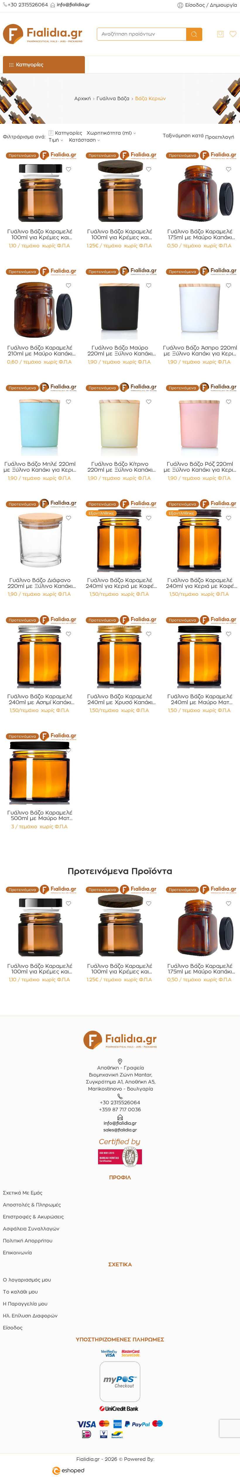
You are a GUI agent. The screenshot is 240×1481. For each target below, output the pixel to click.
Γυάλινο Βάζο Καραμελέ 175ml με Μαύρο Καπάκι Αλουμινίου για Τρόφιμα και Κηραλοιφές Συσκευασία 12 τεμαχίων (200, 234)
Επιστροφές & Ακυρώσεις (33, 1216)
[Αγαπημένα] (68, 169)
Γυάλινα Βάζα (113, 98)
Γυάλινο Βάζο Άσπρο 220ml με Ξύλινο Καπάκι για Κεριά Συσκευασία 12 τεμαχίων (200, 351)
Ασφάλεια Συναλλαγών (31, 1228)
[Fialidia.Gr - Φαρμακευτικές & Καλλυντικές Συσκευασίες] (42, 34)
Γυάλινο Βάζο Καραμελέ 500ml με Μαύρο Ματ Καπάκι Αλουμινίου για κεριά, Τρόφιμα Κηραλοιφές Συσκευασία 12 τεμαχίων (40, 816)
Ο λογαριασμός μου (27, 1279)
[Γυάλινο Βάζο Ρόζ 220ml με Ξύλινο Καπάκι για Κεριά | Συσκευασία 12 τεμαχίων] (200, 419)
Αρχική (82, 98)
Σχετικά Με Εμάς (22, 1192)
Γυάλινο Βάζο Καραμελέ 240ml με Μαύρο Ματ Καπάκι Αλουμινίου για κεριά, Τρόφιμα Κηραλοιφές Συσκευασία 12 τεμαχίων (200, 699)
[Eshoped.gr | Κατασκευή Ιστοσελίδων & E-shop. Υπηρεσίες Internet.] (115, 1472)
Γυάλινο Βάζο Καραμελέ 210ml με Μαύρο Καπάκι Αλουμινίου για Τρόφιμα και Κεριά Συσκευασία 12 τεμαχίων (40, 351)
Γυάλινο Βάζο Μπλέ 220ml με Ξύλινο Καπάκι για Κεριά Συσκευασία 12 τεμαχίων (40, 467)
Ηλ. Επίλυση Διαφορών (30, 1315)
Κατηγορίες (68, 133)
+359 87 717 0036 (120, 1109)
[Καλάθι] (220, 34)
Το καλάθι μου (20, 1291)
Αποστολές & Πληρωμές (32, 1204)
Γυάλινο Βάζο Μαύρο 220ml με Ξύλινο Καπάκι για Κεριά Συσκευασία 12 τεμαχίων (120, 351)
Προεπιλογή (219, 137)
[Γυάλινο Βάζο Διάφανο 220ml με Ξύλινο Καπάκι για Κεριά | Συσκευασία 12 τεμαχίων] (40, 535)
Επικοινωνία (17, 1252)
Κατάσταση (82, 140)
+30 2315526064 (28, 4)
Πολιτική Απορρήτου (27, 1240)
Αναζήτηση (194, 34)
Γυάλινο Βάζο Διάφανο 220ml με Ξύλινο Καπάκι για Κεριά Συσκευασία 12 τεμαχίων (40, 583)
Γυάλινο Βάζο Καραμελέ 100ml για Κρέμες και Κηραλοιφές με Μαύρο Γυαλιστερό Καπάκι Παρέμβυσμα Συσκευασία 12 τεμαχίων (40, 234)
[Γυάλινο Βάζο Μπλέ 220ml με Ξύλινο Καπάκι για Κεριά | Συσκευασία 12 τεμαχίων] (40, 419)
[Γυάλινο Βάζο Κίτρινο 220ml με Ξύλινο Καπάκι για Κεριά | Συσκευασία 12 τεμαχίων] (120, 419)
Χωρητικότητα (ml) (109, 133)
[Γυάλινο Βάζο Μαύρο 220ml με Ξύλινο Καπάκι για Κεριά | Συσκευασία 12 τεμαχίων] (120, 303)
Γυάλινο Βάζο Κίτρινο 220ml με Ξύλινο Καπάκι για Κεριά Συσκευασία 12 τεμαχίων (120, 467)
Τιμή (54, 140)
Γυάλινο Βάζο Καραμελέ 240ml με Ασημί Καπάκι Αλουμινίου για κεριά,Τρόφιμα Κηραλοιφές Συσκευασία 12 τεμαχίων (40, 699)
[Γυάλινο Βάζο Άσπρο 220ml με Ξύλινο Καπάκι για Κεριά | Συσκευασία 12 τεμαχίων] (200, 303)
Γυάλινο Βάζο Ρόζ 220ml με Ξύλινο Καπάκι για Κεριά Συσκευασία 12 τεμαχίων (200, 467)
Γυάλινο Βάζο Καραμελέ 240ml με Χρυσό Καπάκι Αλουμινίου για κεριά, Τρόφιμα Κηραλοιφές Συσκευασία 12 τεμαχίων (119, 699)
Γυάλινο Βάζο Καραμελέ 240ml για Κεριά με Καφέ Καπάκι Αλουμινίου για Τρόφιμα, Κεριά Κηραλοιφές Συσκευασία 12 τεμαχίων (119, 583)
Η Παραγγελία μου (25, 1303)
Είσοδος (13, 1327)
